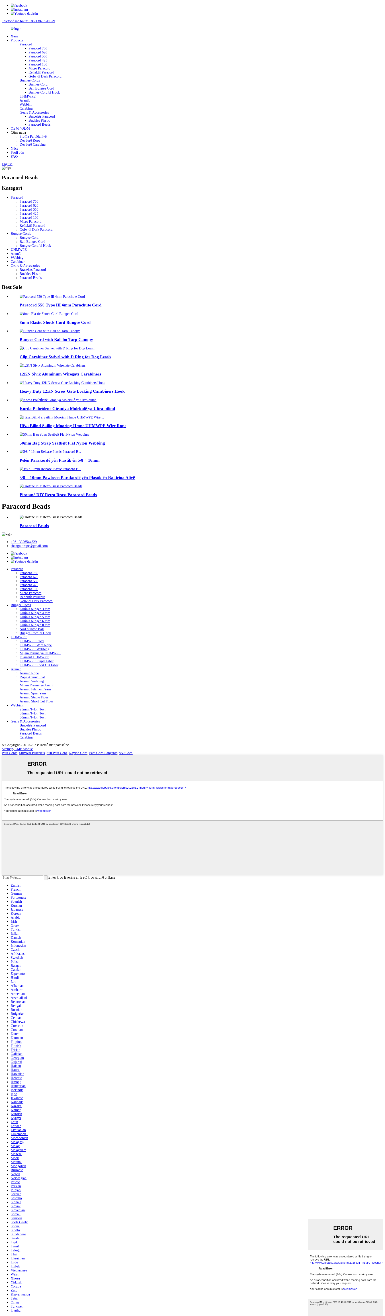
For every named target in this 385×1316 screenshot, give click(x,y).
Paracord (26, 44)
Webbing (26, 104)
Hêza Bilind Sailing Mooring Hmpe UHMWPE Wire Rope (73, 425)
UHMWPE (28, 96)
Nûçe (14, 148)
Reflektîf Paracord (41, 72)
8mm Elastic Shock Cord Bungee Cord (55, 322)
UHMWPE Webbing (34, 649)
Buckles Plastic (39, 120)
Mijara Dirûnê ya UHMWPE (40, 653)
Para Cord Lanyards (103, 753)
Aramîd (25, 100)
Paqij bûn (17, 152)
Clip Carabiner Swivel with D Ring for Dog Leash (65, 357)
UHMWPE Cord (32, 641)
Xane (14, 36)
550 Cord (126, 753)
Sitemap (7, 749)
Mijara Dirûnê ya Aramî (36, 685)
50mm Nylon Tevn (33, 717)
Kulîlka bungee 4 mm (35, 613)
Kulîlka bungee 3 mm (35, 609)
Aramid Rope (29, 673)
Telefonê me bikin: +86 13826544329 (28, 21)
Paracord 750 (38, 48)
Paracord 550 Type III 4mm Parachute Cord (61, 305)
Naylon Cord (78, 753)
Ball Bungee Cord (41, 88)
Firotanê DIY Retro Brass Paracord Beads (58, 494)
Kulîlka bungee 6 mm (35, 621)
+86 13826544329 (24, 542)
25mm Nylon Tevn (33, 709)
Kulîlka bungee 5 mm (35, 617)
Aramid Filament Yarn (35, 689)
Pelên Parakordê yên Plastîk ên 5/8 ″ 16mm (60, 460)
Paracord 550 (38, 56)
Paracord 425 (38, 60)
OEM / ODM (20, 128)
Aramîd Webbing (32, 681)
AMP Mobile (23, 749)
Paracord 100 (38, 64)
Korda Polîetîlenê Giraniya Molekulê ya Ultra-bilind (67, 408)
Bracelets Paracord (42, 116)
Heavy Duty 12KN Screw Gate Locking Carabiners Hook (72, 391)
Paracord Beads (40, 124)
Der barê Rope (30, 140)
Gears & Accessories (34, 112)
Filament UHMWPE (34, 657)
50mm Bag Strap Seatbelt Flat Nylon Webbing (62, 443)
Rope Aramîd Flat (32, 677)
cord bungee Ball (32, 629)
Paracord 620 (38, 52)
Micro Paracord (39, 68)
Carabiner (26, 108)
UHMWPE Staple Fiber (36, 661)
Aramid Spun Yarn (33, 693)
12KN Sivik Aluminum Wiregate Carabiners (60, 374)
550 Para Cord (57, 753)
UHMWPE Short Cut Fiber (39, 665)
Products (17, 40)
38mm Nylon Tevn (33, 713)
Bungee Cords (30, 80)
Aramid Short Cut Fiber (36, 701)
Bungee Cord (38, 84)
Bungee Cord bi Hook (44, 92)
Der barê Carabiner (33, 144)
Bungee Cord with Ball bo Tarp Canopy (56, 339)
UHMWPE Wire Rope (36, 645)
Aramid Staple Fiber (34, 697)
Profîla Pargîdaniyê (33, 136)
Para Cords (9, 753)
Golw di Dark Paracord (45, 76)
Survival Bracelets (32, 753)
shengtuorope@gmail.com (29, 546)
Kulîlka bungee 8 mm (35, 625)
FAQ (14, 156)
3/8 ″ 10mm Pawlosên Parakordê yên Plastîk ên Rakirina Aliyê (77, 477)
